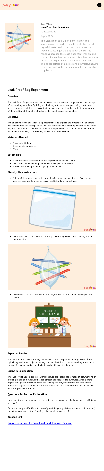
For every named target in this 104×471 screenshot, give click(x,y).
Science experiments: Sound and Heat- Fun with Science (40, 423)
